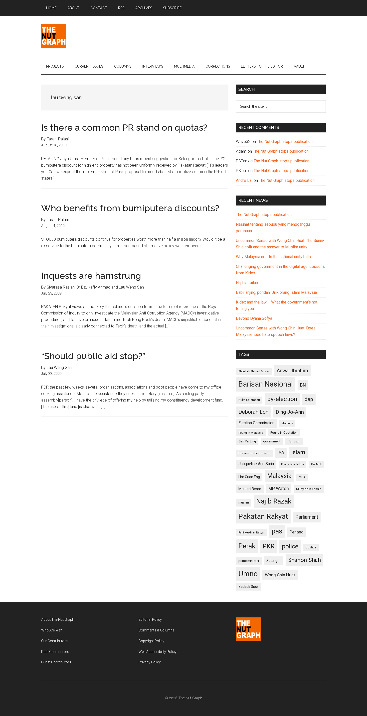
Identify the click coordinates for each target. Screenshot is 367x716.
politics (311, 547)
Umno (248, 574)
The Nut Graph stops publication (285, 141)
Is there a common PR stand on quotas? (124, 127)
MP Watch (278, 488)
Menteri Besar (249, 489)
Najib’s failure (247, 282)
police (290, 546)
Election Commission (256, 423)
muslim (243, 502)
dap (309, 399)
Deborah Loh (253, 412)
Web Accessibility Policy (158, 652)
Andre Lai (244, 180)
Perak (246, 546)
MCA (302, 477)
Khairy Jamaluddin (292, 464)
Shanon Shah (304, 560)
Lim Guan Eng (249, 477)
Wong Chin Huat (280, 574)
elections (287, 423)
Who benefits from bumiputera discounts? (130, 208)
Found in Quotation (284, 432)
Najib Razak (273, 501)
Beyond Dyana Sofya (254, 318)
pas (277, 531)
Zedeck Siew (248, 587)
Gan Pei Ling (247, 441)
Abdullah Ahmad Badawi (253, 371)
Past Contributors (55, 652)
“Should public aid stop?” (93, 356)
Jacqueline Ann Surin (256, 464)
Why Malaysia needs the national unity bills (273, 256)
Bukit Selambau (249, 400)
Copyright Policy (151, 641)
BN (303, 385)
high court (294, 441)
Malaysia (279, 476)
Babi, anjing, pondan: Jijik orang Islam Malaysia (276, 292)
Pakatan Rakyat (263, 516)
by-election (282, 399)
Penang (297, 531)
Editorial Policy (150, 619)
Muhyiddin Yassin (308, 489)
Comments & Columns (157, 630)
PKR (269, 546)
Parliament (306, 517)
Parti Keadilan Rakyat (251, 532)
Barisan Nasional (265, 384)
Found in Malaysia (250, 432)
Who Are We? (51, 630)
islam (298, 452)
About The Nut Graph (57, 619)
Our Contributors (54, 641)
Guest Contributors (56, 662)
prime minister (248, 561)
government (271, 441)
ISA (280, 452)
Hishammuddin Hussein (254, 453)
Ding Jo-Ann (290, 412)
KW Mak (316, 464)
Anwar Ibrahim (292, 371)
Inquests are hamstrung (91, 275)
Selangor (273, 560)
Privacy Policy (150, 662)
